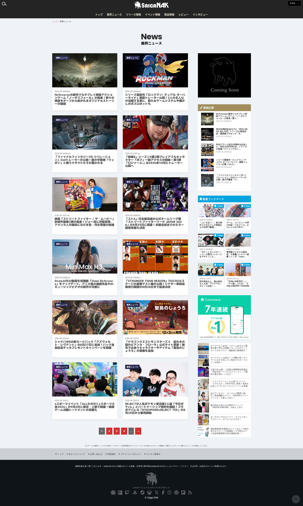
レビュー (183, 14)
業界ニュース (114, 14)
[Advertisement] (224, 75)
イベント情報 (152, 14)
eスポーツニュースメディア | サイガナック (151, 487)
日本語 (293, 3)
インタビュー (200, 14)
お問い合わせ (96, 453)
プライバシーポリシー (131, 453)
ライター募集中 (153, 453)
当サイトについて (76, 453)
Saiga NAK (151, 5)
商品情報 (169, 14)
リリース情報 (133, 14)
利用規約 (111, 453)
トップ (99, 14)
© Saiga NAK (151, 497)
